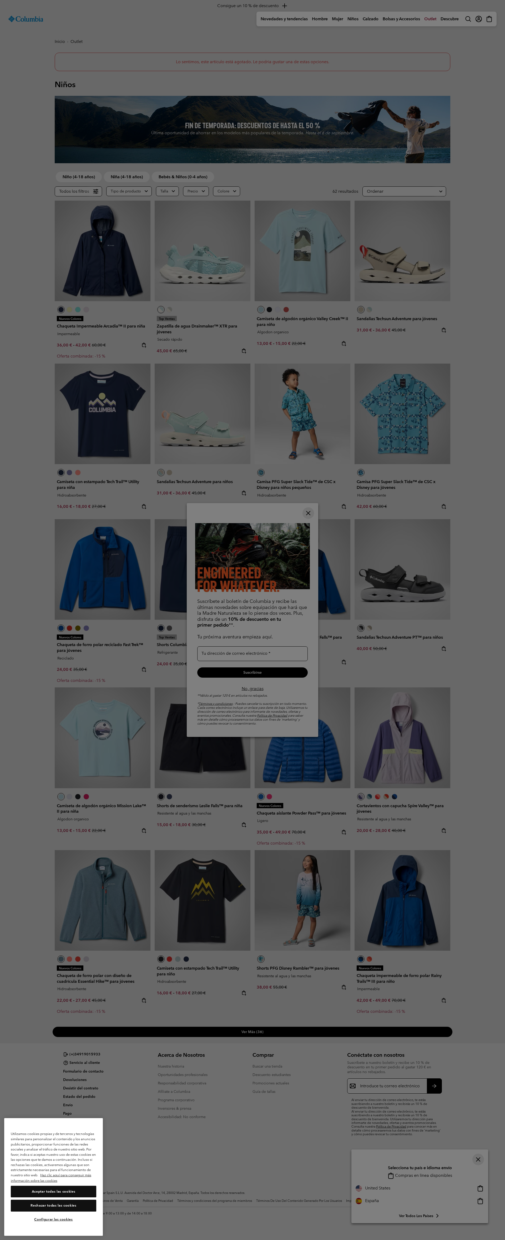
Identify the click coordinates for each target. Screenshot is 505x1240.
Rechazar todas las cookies (53, 1205)
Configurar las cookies (53, 1219)
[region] (53, 1177)
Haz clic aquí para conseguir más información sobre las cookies (51, 1178)
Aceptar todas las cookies (53, 1191)
